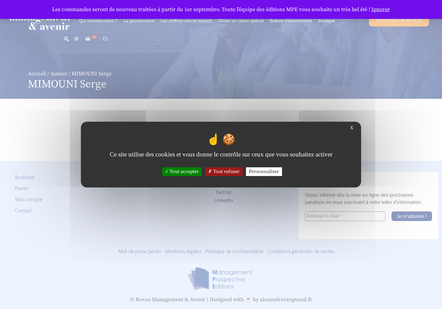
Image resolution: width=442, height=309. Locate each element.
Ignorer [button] (380, 9)
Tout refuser (226, 171)
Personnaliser (264, 171)
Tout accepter (183, 171)
